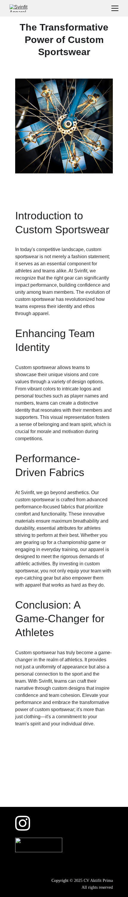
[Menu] (114, 8)
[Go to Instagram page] (22, 823)
